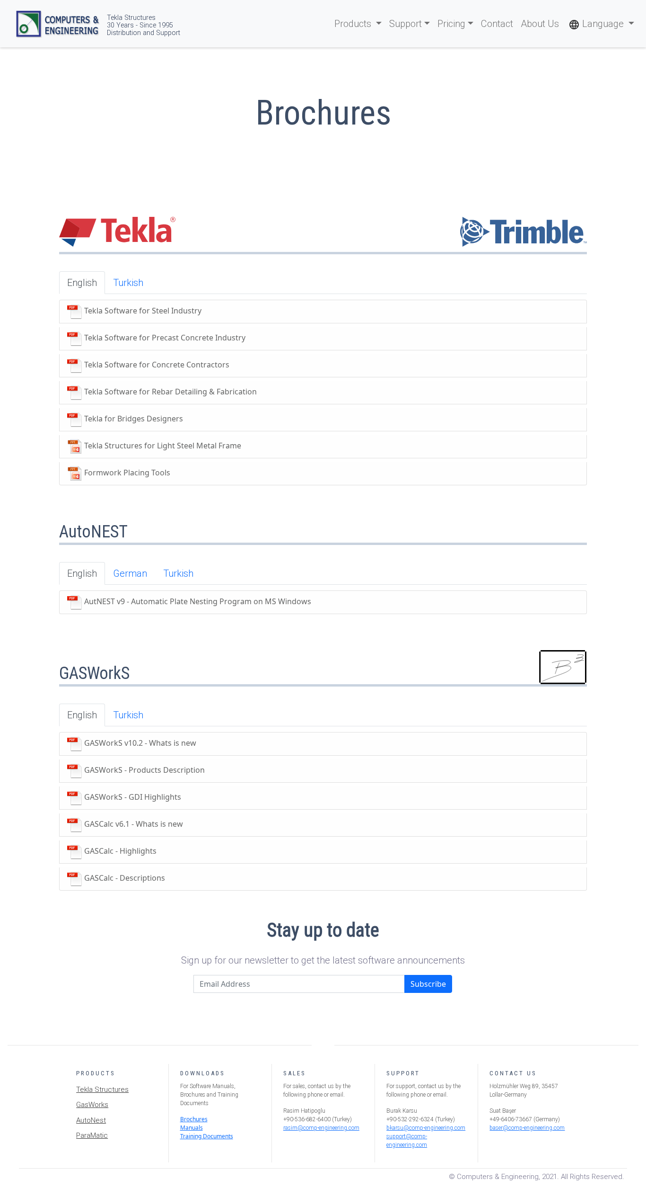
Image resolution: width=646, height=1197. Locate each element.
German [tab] (130, 573)
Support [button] (405, 23)
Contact (497, 23)
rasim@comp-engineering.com (321, 1128)
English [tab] (82, 282)
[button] (601, 24)
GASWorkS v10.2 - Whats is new (139, 743)
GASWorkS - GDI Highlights (131, 797)
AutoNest (91, 1120)
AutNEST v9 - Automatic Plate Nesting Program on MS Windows (196, 602)
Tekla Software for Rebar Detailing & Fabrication (169, 392)
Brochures (194, 1119)
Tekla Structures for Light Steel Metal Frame (161, 446)
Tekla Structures (102, 1089)
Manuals (191, 1128)
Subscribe (428, 984)
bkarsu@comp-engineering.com (425, 1128)
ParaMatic (92, 1135)
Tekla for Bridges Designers (132, 419)
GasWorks (92, 1104)
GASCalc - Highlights (119, 851)
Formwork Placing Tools (126, 473)
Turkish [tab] (128, 282)
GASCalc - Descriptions (123, 878)
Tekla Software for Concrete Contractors (155, 365)
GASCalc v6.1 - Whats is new (132, 824)
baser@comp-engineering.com (527, 1128)
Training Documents (206, 1136)
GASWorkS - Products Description (143, 770)
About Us (540, 23)
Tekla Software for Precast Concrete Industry (163, 338)
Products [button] (354, 23)
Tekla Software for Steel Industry (141, 311)
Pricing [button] (451, 23)
